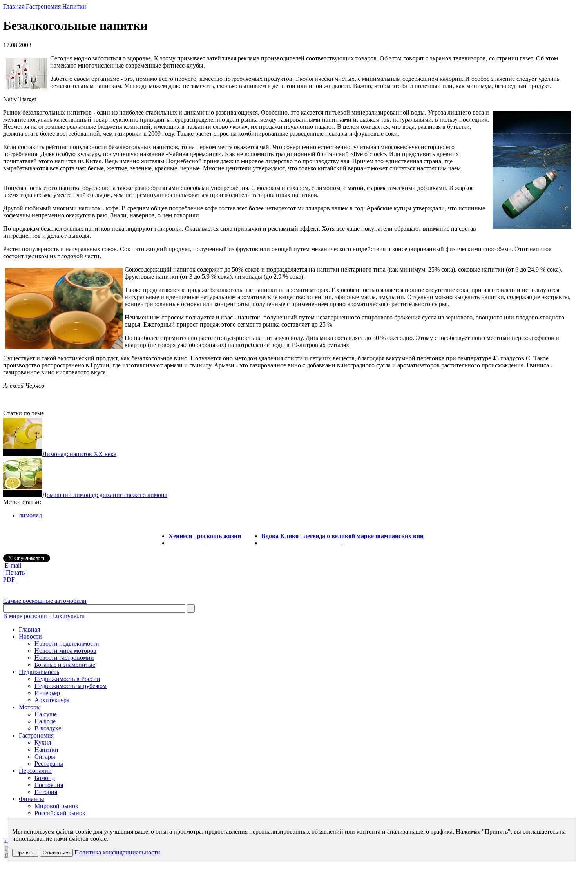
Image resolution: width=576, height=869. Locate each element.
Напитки (74, 6)
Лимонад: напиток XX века (79, 454)
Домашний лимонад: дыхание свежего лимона (104, 494)
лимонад (30, 515)
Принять (25, 853)
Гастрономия (43, 6)
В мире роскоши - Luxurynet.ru (44, 616)
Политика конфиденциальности (117, 852)
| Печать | (15, 572)
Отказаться (56, 853)
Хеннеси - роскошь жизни (204, 536)
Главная (13, 6)
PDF (9, 579)
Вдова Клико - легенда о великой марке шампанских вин (342, 536)
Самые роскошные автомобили (45, 600)
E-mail (12, 565)
